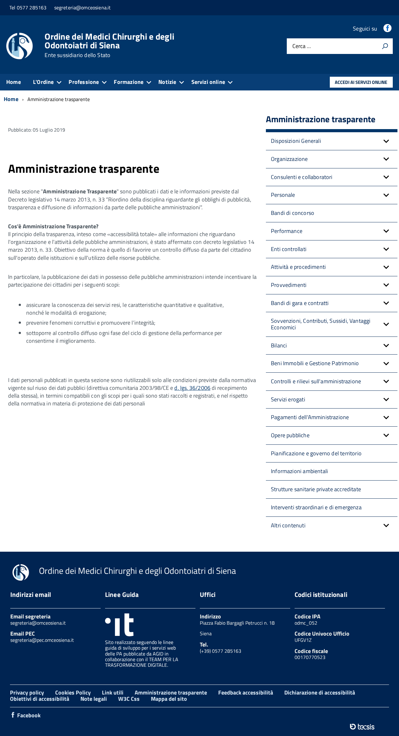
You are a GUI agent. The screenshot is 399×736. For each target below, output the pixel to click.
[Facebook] (388, 28)
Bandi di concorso (292, 213)
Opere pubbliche (290, 435)
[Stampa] (385, 46)
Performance (286, 231)
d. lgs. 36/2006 (192, 388)
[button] (386, 141)
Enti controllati (288, 249)
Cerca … (301, 46)
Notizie (167, 82)
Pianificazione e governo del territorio (316, 453)
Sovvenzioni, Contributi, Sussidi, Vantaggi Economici (321, 324)
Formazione (128, 82)
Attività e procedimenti (298, 267)
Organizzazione (289, 159)
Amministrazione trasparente (171, 692)
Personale (283, 195)
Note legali (93, 699)
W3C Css (129, 699)
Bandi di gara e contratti (300, 303)
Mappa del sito (169, 699)
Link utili (112, 692)
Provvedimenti (288, 285)
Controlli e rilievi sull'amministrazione (316, 381)
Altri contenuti (288, 525)
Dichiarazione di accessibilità (319, 692)
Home (13, 82)
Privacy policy (27, 692)
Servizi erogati (288, 399)
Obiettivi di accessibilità (39, 699)
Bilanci (279, 345)
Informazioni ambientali (299, 471)
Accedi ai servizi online (361, 82)
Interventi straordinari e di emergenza (316, 507)
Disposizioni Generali (296, 141)
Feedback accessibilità (245, 692)
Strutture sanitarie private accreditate (316, 489)
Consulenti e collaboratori (302, 177)
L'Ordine (43, 82)
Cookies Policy (73, 692)
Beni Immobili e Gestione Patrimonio (315, 363)
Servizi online (208, 82)
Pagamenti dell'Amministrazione (310, 417)
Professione (84, 82)
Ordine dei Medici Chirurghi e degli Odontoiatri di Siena (109, 45)
